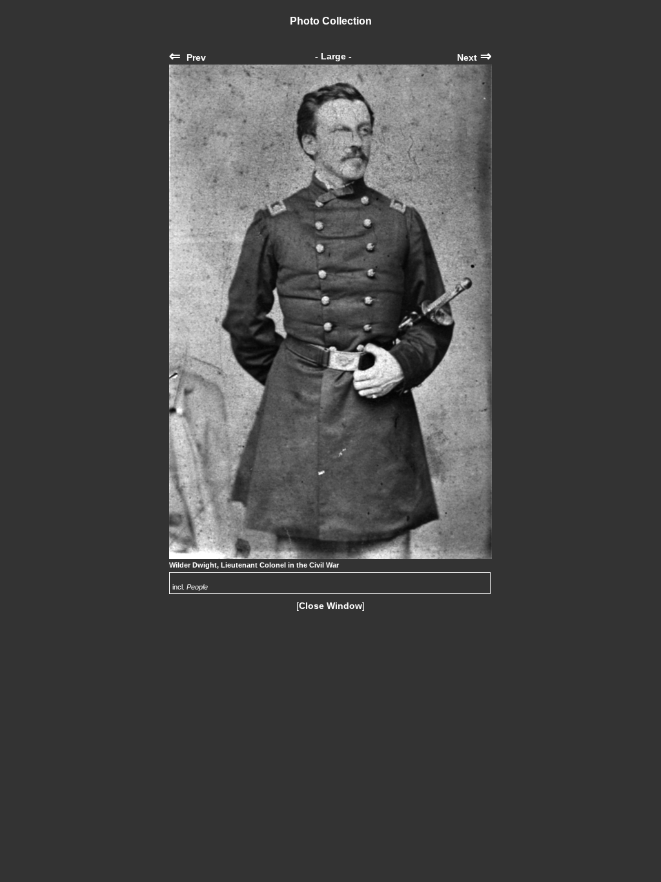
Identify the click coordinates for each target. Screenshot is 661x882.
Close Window (330, 605)
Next (474, 57)
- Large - (333, 56)
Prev (187, 57)
